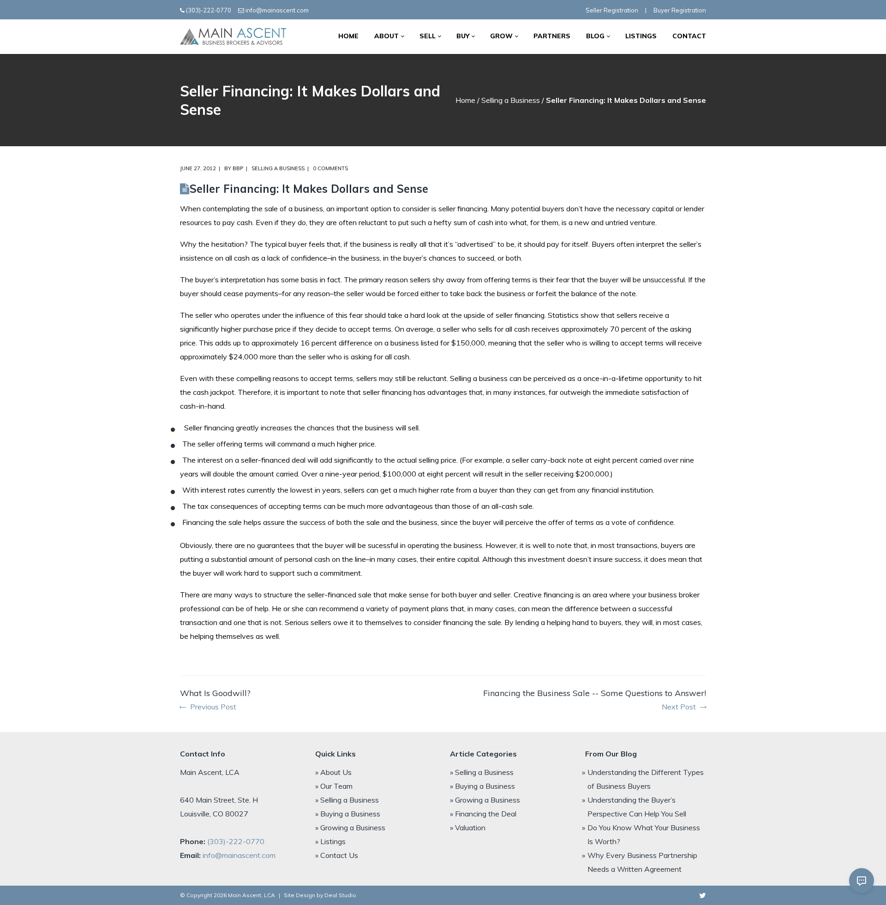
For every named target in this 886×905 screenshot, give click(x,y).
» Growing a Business (350, 827)
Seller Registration (612, 10)
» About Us (333, 772)
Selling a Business (510, 100)
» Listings (330, 841)
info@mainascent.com (277, 10)
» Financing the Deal (483, 813)
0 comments (330, 168)
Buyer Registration (679, 10)
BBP (238, 168)
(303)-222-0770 (208, 10)
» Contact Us (336, 855)
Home (465, 100)
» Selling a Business (347, 799)
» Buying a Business (347, 813)
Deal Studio (340, 895)
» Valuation (467, 827)
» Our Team (334, 786)
